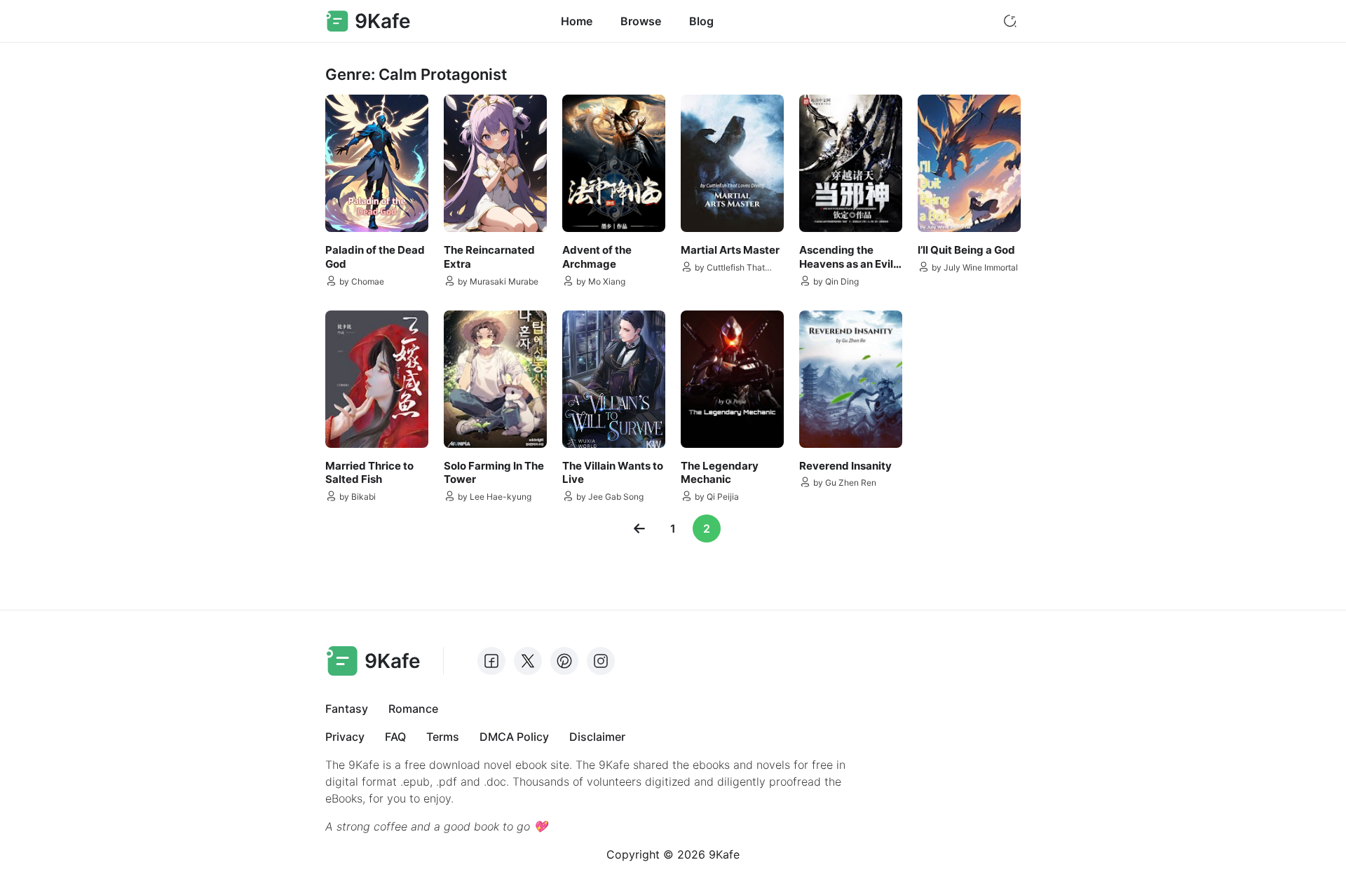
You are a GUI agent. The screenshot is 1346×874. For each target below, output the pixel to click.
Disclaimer (597, 737)
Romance (413, 709)
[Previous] (639, 528)
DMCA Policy (514, 737)
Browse (640, 21)
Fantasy (346, 709)
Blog (701, 21)
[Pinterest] (564, 661)
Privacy (345, 737)
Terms (442, 737)
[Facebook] (491, 661)
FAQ (395, 737)
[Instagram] (601, 661)
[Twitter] (528, 661)
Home (576, 21)
